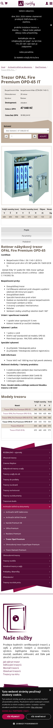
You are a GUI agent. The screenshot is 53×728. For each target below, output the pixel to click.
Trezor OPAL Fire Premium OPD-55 (17, 409)
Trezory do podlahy (11, 479)
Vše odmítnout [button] (38, 716)
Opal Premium (40, 67)
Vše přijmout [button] (13, 716)
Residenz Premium (13, 533)
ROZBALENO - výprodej (12, 452)
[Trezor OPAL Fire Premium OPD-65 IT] (26, 176)
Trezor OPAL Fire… (8, 70)
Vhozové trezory (9, 458)
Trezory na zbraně (10, 485)
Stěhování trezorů (12, 664)
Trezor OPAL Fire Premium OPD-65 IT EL (17, 417)
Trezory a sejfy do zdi (11, 474)
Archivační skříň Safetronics (17, 512)
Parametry (26, 235)
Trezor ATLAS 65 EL (17, 430)
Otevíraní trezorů (12, 671)
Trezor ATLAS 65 (17, 426)
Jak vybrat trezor (11, 661)
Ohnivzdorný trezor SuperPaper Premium (23, 544)
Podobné (27, 241)
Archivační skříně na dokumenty (20, 67)
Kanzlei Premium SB (14, 523)
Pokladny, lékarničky (11, 571)
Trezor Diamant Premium (16, 550)
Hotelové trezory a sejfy (12, 566)
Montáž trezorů (11, 667)
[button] (26, 711)
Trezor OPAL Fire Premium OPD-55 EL (17, 413)
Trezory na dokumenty (12, 495)
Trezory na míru (11, 674)
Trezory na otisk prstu (12, 582)
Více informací (37, 707)
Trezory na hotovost (11, 490)
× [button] (50, 690)
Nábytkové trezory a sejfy (13, 468)
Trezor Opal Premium (15, 539)
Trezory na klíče (9, 561)
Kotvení (7, 126)
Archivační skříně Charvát (16, 517)
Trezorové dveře (9, 501)
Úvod (3, 67)
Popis (26, 230)
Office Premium (12, 528)
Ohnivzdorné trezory (11, 555)
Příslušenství (8, 577)
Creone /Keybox (9, 463)
